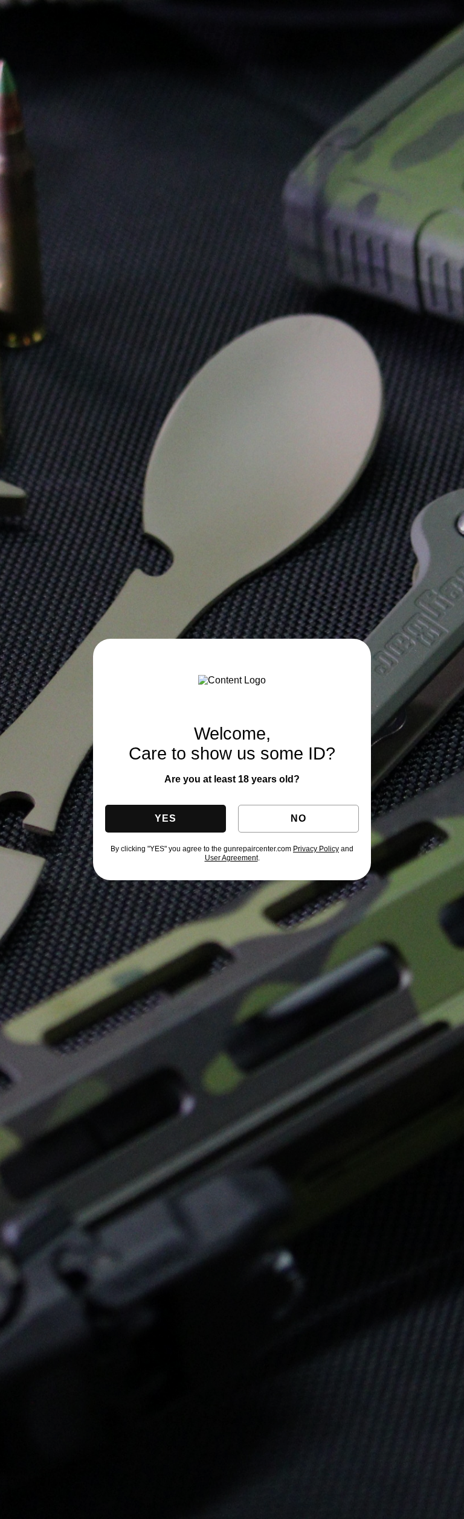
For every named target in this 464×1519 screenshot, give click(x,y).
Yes (165, 818)
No (298, 818)
